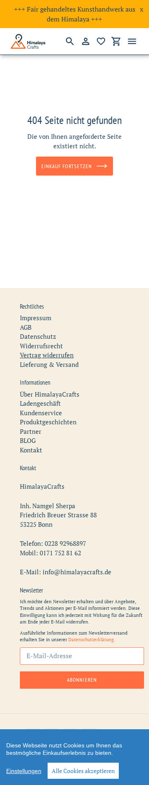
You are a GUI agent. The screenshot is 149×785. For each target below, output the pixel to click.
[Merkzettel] (101, 41)
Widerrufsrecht (41, 346)
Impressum (35, 318)
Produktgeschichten (48, 422)
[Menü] (132, 41)
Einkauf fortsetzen (66, 166)
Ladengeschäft (40, 403)
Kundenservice (41, 413)
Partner (30, 431)
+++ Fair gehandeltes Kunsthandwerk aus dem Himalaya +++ (74, 14)
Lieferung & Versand (49, 364)
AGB (25, 327)
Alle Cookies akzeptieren (83, 771)
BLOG (28, 440)
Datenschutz (38, 336)
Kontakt (31, 450)
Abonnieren (81, 679)
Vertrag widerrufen (47, 355)
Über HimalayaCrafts (49, 394)
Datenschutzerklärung (91, 639)
